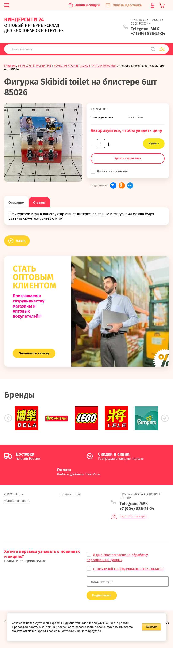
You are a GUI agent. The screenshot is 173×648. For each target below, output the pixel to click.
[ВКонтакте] (113, 185)
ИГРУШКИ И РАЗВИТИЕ (34, 65)
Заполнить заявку (34, 353)
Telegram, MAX (145, 28)
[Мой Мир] (130, 185)
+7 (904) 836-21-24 (148, 33)
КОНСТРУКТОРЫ (66, 65)
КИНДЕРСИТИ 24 (24, 19)
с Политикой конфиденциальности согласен (128, 569)
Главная (10, 65)
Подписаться (101, 595)
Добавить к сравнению (112, 171)
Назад (21, 241)
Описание (16, 202)
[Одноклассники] (122, 185)
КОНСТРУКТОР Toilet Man (98, 65)
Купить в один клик (127, 158)
